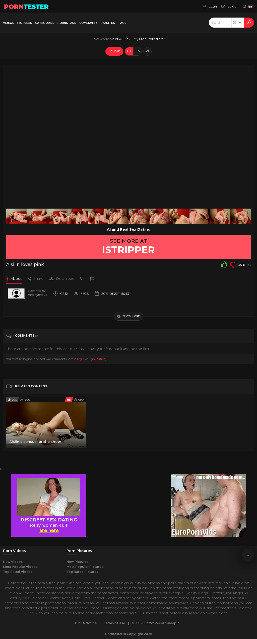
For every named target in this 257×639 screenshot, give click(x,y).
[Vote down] (232, 264)
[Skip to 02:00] (240, 216)
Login (81, 359)
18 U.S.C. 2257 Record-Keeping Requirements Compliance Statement (157, 623)
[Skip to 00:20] (37, 216)
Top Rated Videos (17, 572)
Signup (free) (97, 359)
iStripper (128, 249)
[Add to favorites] (82, 278)
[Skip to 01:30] (179, 216)
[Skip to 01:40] (199, 216)
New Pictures (77, 562)
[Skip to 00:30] (57, 216)
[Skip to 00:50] (98, 216)
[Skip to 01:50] (220, 216)
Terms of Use (114, 623)
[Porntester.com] (26, 6)
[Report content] (92, 278)
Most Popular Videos (20, 567)
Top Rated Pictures (82, 572)
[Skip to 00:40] (78, 216)
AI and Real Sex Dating (128, 229)
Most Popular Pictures (85, 567)
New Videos (13, 562)
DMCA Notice (86, 623)
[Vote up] (224, 264)
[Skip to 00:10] (16, 216)
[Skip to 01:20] (159, 216)
